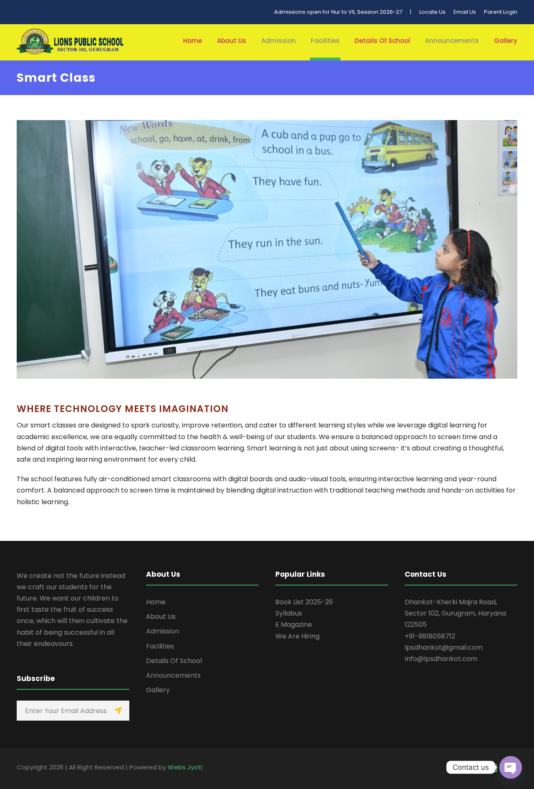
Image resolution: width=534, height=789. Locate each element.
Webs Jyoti (185, 767)
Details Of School (382, 40)
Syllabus (288, 613)
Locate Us (432, 12)
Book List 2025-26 (304, 602)
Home (192, 40)
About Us (231, 40)
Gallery (505, 40)
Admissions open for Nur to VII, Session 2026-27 (338, 12)
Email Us (464, 12)
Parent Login (500, 12)
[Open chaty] (510, 767)
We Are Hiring (297, 636)
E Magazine (293, 624)
